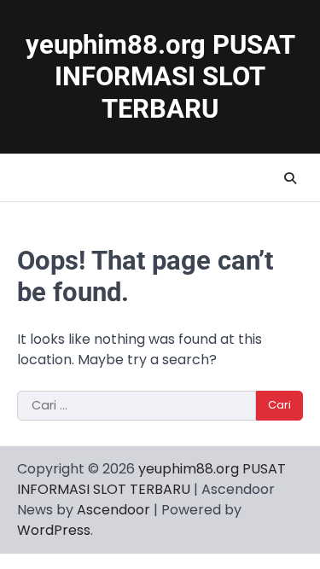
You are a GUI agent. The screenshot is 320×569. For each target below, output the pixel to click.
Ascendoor (113, 510)
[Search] (290, 178)
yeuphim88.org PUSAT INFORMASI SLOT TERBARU (160, 77)
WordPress (53, 530)
